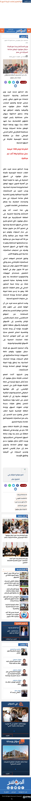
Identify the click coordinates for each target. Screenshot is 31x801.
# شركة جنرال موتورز (21, 509)
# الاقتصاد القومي (21, 498)
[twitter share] (13, 82)
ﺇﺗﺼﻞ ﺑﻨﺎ (6, 792)
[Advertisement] (15, 16)
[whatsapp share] (9, 82)
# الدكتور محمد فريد (21, 502)
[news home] (15, 782)
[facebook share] (17, 82)
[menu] (29, 30)
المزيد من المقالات (11, 639)
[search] (2, 30)
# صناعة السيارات (22, 495)
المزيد (7, 735)
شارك (22, 82)
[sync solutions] (27, 797)
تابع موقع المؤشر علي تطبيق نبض (15, 477)
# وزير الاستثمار (22, 505)
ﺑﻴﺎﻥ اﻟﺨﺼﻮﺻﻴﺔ (23, 792)
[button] (15, 731)
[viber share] (5, 82)
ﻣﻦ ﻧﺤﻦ (13, 792)
